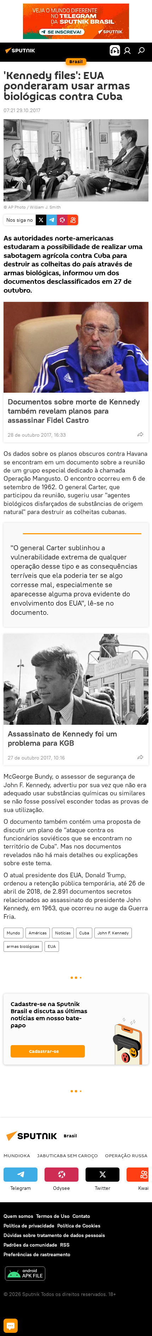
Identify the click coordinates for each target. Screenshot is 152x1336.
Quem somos (18, 1216)
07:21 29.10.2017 (22, 110)
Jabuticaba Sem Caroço (67, 1155)
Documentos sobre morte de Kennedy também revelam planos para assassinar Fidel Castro (74, 411)
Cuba (84, 932)
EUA (52, 946)
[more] (140, 434)
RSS (65, 1245)
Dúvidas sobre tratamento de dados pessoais (54, 1235)
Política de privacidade (29, 1225)
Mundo (13, 932)
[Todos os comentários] (11, 1326)
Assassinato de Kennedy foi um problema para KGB (62, 738)
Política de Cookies (78, 1225)
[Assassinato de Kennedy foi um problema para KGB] (76, 679)
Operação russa (126, 1155)
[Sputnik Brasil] (21, 53)
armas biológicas (23, 946)
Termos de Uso (53, 1216)
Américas (38, 932)
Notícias (63, 932)
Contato (81, 1216)
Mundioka (17, 1155)
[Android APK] (25, 1274)
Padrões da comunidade (30, 1245)
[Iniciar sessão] (127, 50)
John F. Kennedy (113, 932)
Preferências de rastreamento (37, 1254)
